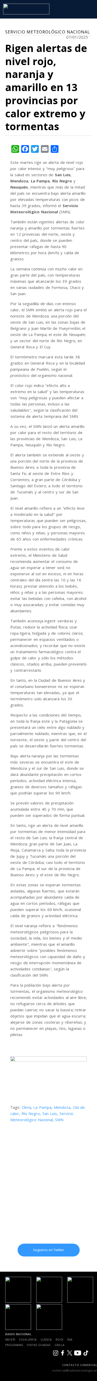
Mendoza (62, 1107)
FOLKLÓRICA (27, 1339)
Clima (26, 1107)
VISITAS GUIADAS (38, 1345)
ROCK (59, 1339)
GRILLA (59, 1345)
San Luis (49, 1113)
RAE (69, 1339)
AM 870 (10, 1339)
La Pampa (42, 1107)
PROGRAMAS (14, 1345)
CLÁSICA (46, 1339)
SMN (59, 1119)
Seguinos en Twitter (48, 1249)
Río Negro (30, 1113)
